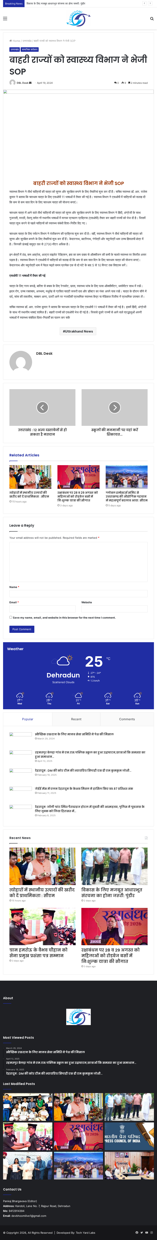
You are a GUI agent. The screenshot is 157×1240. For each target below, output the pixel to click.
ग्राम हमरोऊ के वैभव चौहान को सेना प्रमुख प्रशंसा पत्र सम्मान (38, 953)
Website (86, 602)
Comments (127, 719)
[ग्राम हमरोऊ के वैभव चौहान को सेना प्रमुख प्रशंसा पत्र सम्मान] (42, 926)
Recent (76, 719)
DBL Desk (22, 82)
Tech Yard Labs (85, 1232)
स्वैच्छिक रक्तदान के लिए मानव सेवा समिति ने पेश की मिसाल (74, 734)
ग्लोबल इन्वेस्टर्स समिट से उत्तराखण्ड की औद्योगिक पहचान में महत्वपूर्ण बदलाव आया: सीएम (127, 496)
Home (16, 40)
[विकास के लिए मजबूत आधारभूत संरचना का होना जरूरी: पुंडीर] (114, 866)
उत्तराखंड (26, 40)
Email (14, 602)
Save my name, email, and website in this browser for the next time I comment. (64, 617)
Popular (27, 719)
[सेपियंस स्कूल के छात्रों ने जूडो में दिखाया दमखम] (27, 1107)
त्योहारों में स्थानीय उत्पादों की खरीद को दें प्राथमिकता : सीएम (29, 495)
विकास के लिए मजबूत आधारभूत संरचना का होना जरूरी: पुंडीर (56, 3)
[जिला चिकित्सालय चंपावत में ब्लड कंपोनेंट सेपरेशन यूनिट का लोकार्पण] (129, 1165)
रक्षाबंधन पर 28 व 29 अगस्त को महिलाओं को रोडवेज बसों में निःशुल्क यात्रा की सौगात (77, 496)
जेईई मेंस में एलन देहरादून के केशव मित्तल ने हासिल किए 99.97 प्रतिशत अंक (84, 789)
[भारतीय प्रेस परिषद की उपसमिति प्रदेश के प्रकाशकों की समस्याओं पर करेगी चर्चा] (129, 1136)
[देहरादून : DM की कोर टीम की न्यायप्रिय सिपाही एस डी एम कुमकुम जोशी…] (20, 776)
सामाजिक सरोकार (29, 49)
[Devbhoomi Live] (78, 18)
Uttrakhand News (79, 331)
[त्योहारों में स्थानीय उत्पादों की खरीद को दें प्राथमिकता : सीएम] (30, 477)
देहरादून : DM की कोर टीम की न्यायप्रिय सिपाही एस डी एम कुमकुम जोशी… (83, 771)
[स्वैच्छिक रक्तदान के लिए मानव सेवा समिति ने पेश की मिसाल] (20, 740)
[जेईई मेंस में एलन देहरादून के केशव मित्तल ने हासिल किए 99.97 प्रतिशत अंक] (20, 794)
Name (14, 587)
